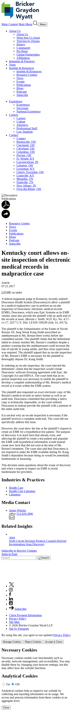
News (19, 78)
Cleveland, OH (25, 148)
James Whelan (17, 510)
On (8, 684)
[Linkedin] (11, 599)
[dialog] (36, 638)
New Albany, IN (26, 185)
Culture (20, 121)
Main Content (9, 24)
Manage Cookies (12, 641)
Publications (23, 84)
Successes (22, 108)
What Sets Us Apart (28, 37)
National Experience (28, 111)
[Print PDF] (5, 207)
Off (17, 684)
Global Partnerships (28, 54)
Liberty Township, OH (30, 172)
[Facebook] (10, 595)
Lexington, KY (25, 168)
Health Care (16, 487)
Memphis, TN (24, 178)
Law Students (24, 131)
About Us (15, 31)
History (20, 44)
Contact (13, 135)
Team (12, 64)
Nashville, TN (24, 182)
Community (23, 47)
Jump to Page (9, 554)
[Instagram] (11, 590)
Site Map (14, 622)
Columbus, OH (25, 152)
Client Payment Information (25, 615)
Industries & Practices (22, 61)
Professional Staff (26, 128)
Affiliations (23, 58)
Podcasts (21, 91)
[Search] (35, 24)
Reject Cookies (33, 641)
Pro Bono (22, 51)
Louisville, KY (25, 175)
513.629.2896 (24, 513)
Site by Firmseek (19, 628)
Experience (15, 101)
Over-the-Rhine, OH (28, 189)
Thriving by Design (28, 41)
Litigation (14, 494)
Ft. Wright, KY (25, 158)
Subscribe (22, 95)
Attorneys (22, 125)
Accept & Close (53, 641)
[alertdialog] (36, 679)
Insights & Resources (21, 68)
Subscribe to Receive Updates (19, 550)
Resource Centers (26, 74)
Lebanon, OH (24, 165)
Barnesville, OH (26, 141)
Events (20, 81)
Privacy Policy (17, 618)
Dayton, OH (23, 155)
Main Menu (25, 24)
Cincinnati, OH (25, 145)
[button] (5, 217)
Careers (13, 114)
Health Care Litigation (22, 491)
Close (6, 707)
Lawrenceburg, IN (27, 162)
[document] (36, 679)
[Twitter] (11, 586)
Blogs (19, 88)
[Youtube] (11, 604)
